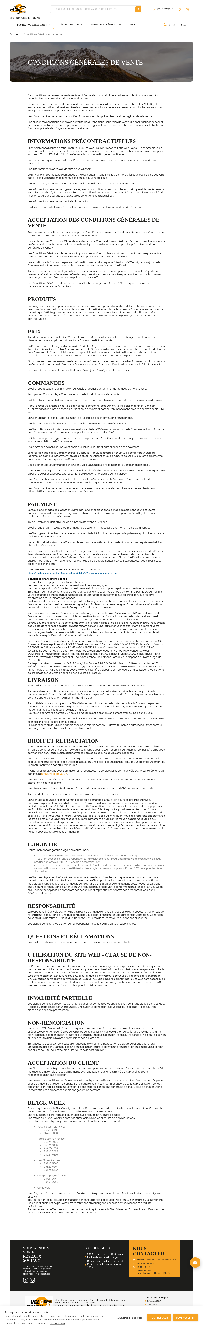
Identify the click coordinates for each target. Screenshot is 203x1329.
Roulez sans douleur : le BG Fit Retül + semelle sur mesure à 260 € (105, 1264)
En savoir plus (57, 1323)
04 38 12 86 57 (177, 25)
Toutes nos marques (157, 1297)
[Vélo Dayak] (39, 1304)
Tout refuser (159, 1318)
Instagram (32, 1280)
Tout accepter (185, 1318)
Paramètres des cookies (129, 1318)
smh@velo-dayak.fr (54, 774)
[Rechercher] (138, 9)
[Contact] (195, 1262)
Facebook (25, 1280)
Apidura (152, 1304)
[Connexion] (180, 9)
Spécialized (154, 1301)
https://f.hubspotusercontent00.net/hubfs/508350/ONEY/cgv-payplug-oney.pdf (73, 573)
